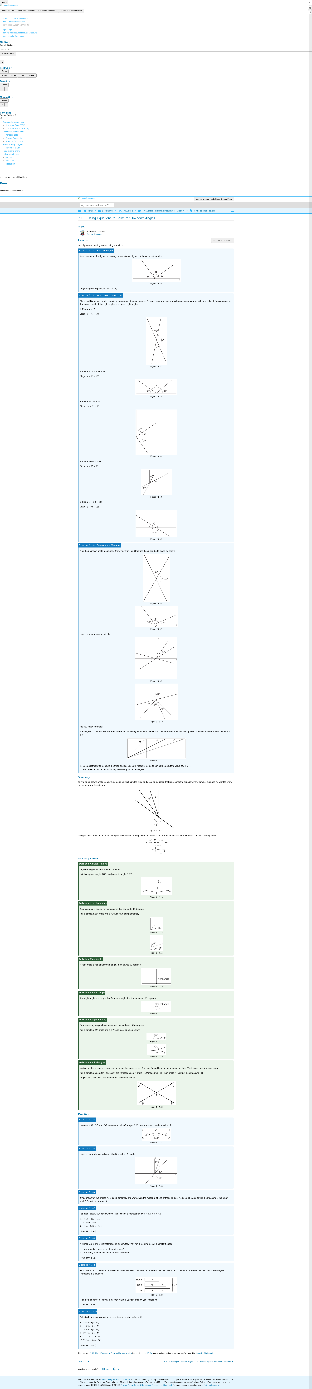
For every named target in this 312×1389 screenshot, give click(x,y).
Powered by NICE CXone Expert (116, 1380)
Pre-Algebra (128, 211)
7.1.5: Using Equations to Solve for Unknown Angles (111, 1353)
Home (90, 211)
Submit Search (8, 54)
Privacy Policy (127, 1385)
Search (82, 205)
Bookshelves (108, 211)
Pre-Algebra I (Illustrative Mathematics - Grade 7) (163, 211)
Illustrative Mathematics (205, 1353)
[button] (9, 161)
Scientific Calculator (14, 141)
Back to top (82, 1361)
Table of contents (222, 240)
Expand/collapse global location (232, 210)
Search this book (7, 45)
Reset (4, 71)
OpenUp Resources (94, 234)
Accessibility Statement (162, 1385)
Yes (107, 1369)
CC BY (149, 1353)
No (118, 1369)
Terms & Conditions (142, 1385)
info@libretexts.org (210, 1385)
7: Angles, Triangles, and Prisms (207, 211)
